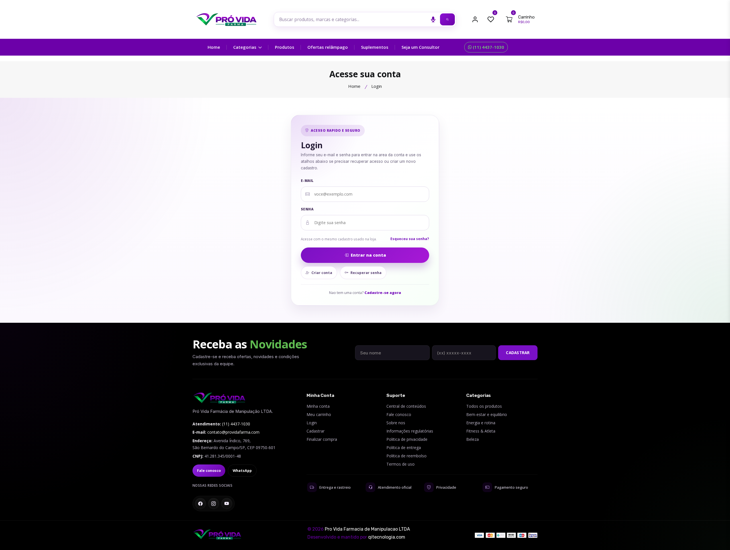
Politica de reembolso (406, 455)
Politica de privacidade (406, 439)
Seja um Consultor (420, 47)
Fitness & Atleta (480, 431)
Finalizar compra (322, 439)
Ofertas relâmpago (327, 47)
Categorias (245, 47)
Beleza (472, 439)
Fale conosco (209, 470)
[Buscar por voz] (433, 19)
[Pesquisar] (447, 19)
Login (312, 422)
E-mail (307, 180)
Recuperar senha (366, 272)
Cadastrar (518, 352)
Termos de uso (400, 464)
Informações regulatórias (409, 431)
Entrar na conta (368, 255)
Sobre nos (395, 422)
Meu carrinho (319, 414)
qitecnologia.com (386, 537)
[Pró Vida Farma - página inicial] (219, 398)
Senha (307, 209)
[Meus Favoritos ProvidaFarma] (490, 19)
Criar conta (321, 272)
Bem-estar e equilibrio (486, 414)
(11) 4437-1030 (488, 47)
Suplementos (374, 47)
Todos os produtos (484, 406)
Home (214, 47)
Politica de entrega (403, 447)
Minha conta (318, 406)
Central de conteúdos (406, 406)
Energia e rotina (480, 422)
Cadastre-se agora (382, 292)
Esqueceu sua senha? (409, 238)
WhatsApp (242, 470)
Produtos (284, 47)
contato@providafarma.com (233, 432)
